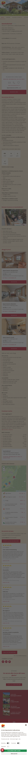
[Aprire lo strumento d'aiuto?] (2, 750)
